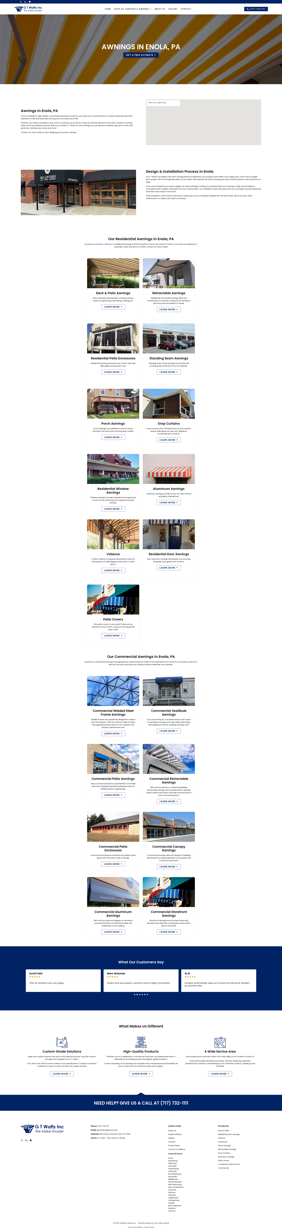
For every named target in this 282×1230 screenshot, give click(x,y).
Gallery (173, 9)
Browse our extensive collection (98, 244)
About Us (160, 9)
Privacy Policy (149, 1227)
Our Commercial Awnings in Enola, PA (141, 656)
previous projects (187, 662)
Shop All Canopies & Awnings (131, 9)
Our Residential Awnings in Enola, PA (141, 238)
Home (108, 9)
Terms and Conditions (135, 1227)
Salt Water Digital (161, 1223)
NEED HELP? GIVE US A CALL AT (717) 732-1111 (141, 1103)
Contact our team (29, 132)
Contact (186, 9)
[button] (134, 994)
